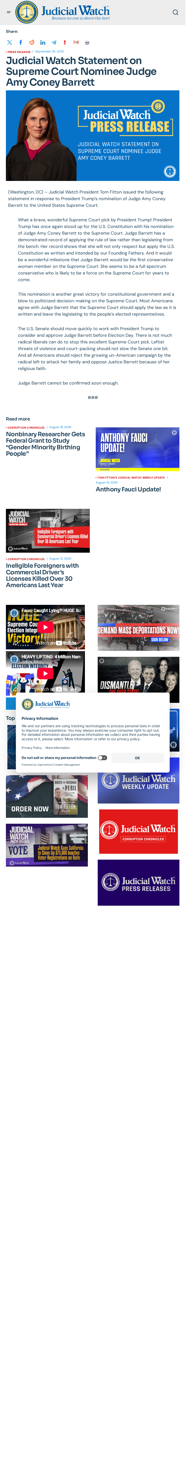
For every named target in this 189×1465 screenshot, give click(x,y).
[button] (9, 12)
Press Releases (19, 51)
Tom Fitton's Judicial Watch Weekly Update (131, 477)
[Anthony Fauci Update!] (138, 449)
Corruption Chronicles (26, 427)
